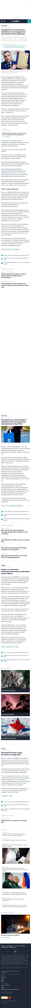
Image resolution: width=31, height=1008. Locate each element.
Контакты (3, 945)
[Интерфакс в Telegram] (4, 992)
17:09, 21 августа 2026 (6, 297)
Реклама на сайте (5, 947)
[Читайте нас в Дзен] (2, 992)
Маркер (2, 980)
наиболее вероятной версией (17, 172)
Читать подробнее (14, 135)
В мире (3, 565)
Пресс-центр (17, 945)
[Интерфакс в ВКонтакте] (7, 992)
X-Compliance (3, 977)
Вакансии (23, 945)
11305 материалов (5, 937)
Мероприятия (12, 947)
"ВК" (25, 447)
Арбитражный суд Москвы (16, 505)
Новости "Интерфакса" (5, 985)
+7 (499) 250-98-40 (6, 968)
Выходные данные (5, 1002)
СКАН (2, 986)
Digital (3, 748)
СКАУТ (2, 978)
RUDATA (2, 987)
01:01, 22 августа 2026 (6, 567)
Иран (16, 646)
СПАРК (2, 975)
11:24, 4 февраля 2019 (6, 27)
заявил (12, 616)
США (3, 646)
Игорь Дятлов (15, 249)
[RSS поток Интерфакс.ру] (9, 992)
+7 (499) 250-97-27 (16, 968)
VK (7, 505)
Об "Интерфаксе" (10, 945)
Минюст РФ (12, 346)
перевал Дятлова (6, 249)
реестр (26, 307)
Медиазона (5, 346)
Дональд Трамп (10, 646)
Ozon (10, 796)
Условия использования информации (9, 1000)
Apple (3, 505)
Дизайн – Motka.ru (5, 1003)
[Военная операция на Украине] (15, 933)
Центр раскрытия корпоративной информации (10, 989)
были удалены (22, 776)
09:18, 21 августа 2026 (6, 417)
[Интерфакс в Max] (11, 992)
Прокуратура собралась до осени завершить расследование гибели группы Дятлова (15, 46)
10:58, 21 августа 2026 (6, 750)
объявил (18, 625)
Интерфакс (15, 21)
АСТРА (2, 981)
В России (4, 26)
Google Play (5, 796)
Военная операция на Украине (10, 935)
